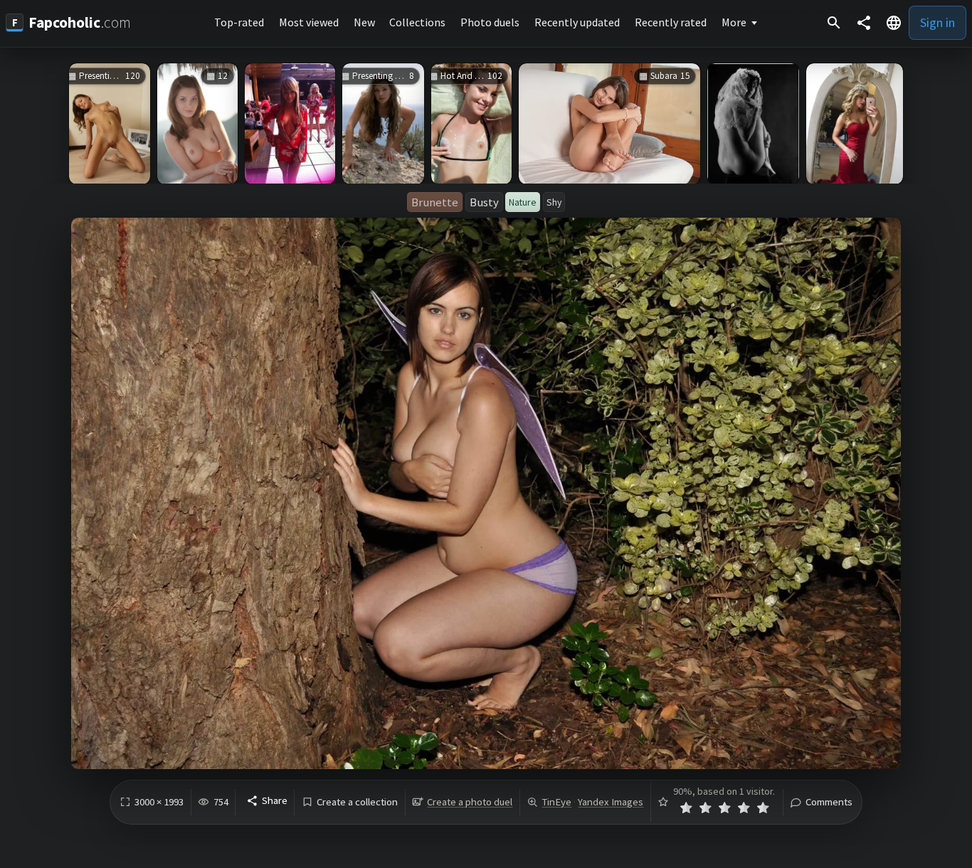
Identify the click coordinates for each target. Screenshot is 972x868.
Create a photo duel (469, 801)
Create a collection (357, 802)
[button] (894, 22)
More (734, 22)
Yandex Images (610, 801)
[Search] (834, 22)
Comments (828, 802)
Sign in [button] (937, 22)
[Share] (864, 22)
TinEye (556, 801)
